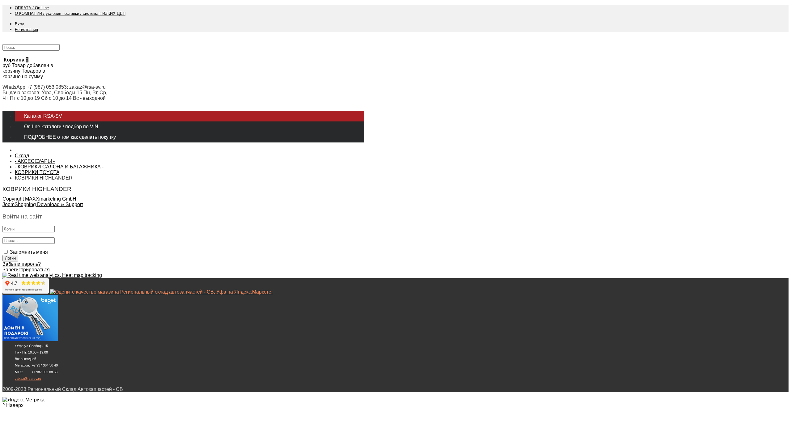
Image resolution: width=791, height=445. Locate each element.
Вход (19, 24)
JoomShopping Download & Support (42, 204)
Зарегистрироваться (26, 269)
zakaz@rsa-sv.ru (28, 378)
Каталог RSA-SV (43, 116)
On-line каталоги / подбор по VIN (61, 126)
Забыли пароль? (21, 264)
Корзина (14, 59)
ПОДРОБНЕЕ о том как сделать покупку (70, 137)
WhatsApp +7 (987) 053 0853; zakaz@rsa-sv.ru (54, 87)
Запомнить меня (29, 252)
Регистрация (26, 29)
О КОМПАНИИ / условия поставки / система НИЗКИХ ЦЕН (70, 13)
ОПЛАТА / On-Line (32, 8)
